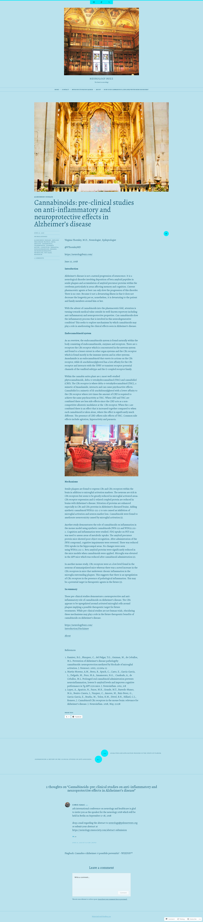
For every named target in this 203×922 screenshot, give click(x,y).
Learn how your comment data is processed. (112, 899)
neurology (38, 253)
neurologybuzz (40, 236)
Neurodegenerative (42, 251)
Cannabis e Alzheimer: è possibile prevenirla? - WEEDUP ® (103, 853)
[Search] (109, 2)
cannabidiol (47, 244)
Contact (65, 89)
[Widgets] (94, 2)
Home (57, 89)
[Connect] (101, 2)
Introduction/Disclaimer (82, 89)
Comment (123, 893)
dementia (54, 247)
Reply (94, 842)
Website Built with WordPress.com (101, 917)
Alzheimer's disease (43, 197)
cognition (45, 247)
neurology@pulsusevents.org (123, 823)
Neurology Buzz (101, 78)
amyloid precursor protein (46, 241)
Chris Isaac (78, 805)
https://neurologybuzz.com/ (79, 254)
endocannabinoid (41, 249)
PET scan (48, 253)
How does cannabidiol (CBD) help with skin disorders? (126, 89)
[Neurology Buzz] (101, 42)
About (98, 89)
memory (53, 249)
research (38, 254)
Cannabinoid (39, 245)
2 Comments (39, 258)
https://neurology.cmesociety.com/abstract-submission (99, 830)
